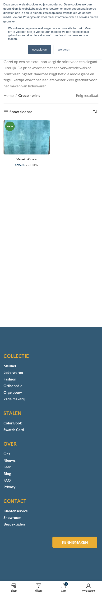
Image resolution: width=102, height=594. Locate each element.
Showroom (12, 517)
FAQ (7, 480)
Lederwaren (13, 372)
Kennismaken (75, 542)
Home (9, 95)
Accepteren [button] (39, 49)
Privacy (9, 487)
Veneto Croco (26, 159)
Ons (7, 454)
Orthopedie (13, 386)
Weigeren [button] (64, 49)
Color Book (13, 423)
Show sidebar (20, 111)
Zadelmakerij (14, 399)
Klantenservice (16, 511)
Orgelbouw (13, 392)
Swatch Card (14, 429)
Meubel (10, 366)
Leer (7, 467)
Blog (7, 473)
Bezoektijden (14, 524)
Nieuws (10, 460)
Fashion (10, 379)
